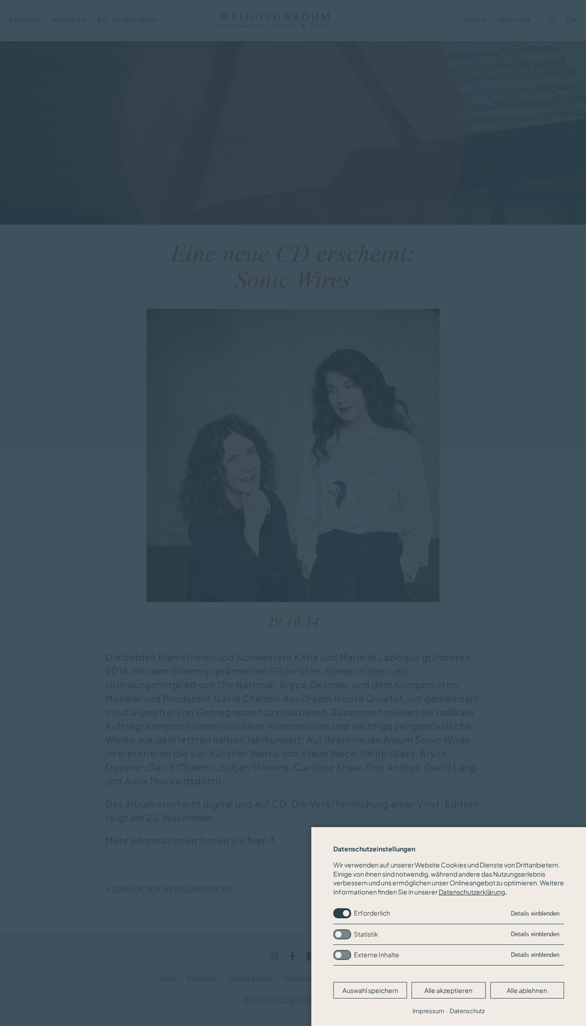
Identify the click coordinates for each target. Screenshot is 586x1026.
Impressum (428, 1011)
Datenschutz (467, 1011)
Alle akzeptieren (448, 990)
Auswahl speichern (370, 990)
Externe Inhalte (376, 954)
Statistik (366, 934)
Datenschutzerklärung (472, 892)
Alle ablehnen (527, 990)
